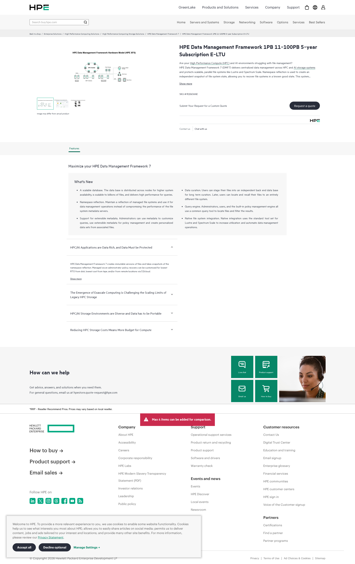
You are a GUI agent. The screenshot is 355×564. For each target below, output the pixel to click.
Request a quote (304, 106)
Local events (200, 502)
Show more (185, 83)
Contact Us (271, 435)
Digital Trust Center (276, 442)
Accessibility (127, 442)
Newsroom (198, 509)
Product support (266, 372)
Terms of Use (271, 558)
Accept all (24, 547)
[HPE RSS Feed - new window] (80, 501)
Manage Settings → (87, 547)
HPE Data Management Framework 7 (163, 33)
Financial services (275, 473)
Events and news (205, 478)
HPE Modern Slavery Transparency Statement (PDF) (142, 477)
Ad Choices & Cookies (297, 558)
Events (195, 486)
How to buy (266, 396)
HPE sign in (271, 497)
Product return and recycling (211, 442)
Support (293, 7)
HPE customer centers (278, 489)
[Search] (85, 22)
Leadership (126, 496)
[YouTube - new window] (72, 501)
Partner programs (275, 541)
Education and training (279, 450)
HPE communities (275, 481)
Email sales (43, 472)
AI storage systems (304, 67)
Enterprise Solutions (53, 33)
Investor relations (130, 488)
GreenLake (187, 7)
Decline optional (54, 547)
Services (251, 7)
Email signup (272, 458)
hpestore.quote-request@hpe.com (95, 392)
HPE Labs (124, 466)
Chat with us (201, 128)
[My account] (323, 7)
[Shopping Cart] (307, 7)
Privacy (254, 558)
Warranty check (202, 466)
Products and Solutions (220, 7)
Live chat (242, 372)
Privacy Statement (50, 537)
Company (272, 7)
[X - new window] (40, 501)
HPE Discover (200, 494)
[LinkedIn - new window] (33, 501)
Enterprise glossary (276, 466)
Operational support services (211, 435)
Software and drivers (205, 458)
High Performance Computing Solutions (82, 33)
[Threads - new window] (56, 501)
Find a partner (273, 533)
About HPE (125, 435)
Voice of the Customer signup (284, 504)
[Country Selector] (315, 7)
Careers (123, 450)
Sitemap (320, 558)
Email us (242, 396)
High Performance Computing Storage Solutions (123, 33)
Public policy (127, 504)
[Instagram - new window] (48, 501)
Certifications (272, 525)
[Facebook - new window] (64, 501)
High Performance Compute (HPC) (209, 63)
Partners (270, 517)
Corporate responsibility (135, 458)
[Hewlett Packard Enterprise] (39, 7)
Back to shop (35, 33)
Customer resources (281, 427)
